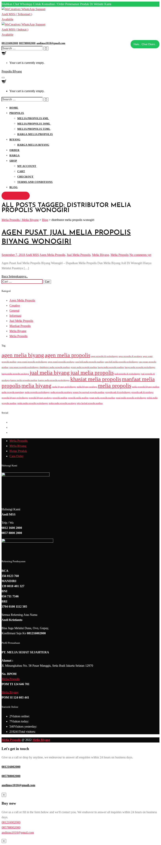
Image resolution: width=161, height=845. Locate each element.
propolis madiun (59, 398)
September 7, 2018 (13, 254)
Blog (13, 187)
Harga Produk (18, 451)
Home (13, 107)
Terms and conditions (35, 181)
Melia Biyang (100, 254)
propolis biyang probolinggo (15, 398)
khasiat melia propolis (95, 379)
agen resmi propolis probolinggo (32, 362)
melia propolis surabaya (61, 392)
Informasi (15, 315)
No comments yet (140, 254)
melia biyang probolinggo (64, 387)
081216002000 (11, 766)
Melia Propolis (120, 254)
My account (26, 166)
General (14, 310)
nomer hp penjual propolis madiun (88, 392)
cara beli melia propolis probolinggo (121, 362)
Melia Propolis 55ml (33, 128)
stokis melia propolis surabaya (62, 403)
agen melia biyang (23, 355)
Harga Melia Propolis (35, 134)
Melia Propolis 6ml (33, 118)
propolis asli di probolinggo (118, 392)
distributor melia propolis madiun (54, 367)
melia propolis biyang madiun (145, 387)
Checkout (25, 176)
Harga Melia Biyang (33, 144)
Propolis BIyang (12, 71)
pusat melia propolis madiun (102, 398)
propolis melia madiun (78, 398)
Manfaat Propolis (20, 326)
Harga (14, 155)
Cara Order (16, 456)
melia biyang (36, 385)
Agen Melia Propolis (52, 254)
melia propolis (114, 385)
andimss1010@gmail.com (18, 785)
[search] (22, 48)
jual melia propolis (92, 372)
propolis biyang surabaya (40, 398)
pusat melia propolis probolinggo (131, 398)
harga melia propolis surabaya (15, 374)
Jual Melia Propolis (79, 254)
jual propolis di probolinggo (127, 374)
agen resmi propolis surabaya (61, 362)
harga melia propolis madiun (111, 367)
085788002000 (11, 776)
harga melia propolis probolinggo (140, 367)
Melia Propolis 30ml (33, 123)
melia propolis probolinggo (37, 392)
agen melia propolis (67, 355)
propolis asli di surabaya (142, 392)
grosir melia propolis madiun (84, 367)
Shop (13, 160)
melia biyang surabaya (87, 387)
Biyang (14, 139)
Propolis (16, 113)
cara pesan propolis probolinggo (24, 367)
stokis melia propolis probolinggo (32, 403)
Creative (14, 305)
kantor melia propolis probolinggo (54, 380)
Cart (21, 171)
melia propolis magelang (13, 392)
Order (14, 150)
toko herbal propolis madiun (90, 403)
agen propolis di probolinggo (104, 356)
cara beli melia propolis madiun (89, 362)
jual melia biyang (50, 372)
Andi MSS (32, 254)
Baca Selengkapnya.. (15, 276)
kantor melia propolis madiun (23, 380)
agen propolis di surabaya (130, 356)
